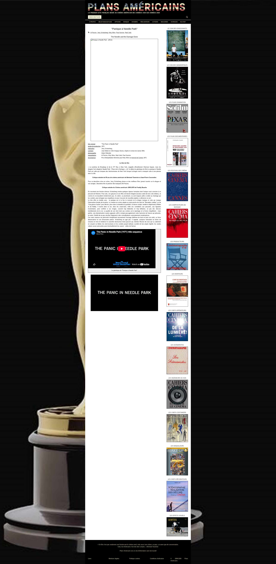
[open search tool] (187, 17)
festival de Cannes (137, 158)
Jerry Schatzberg (102, 32)
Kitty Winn (112, 32)
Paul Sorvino (120, 32)
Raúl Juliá (128, 32)
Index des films (94, 17)
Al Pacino (93, 32)
